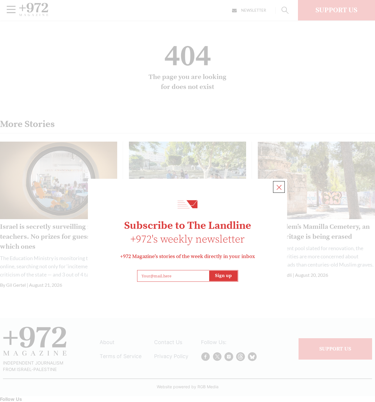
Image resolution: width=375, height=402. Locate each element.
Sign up (223, 276)
